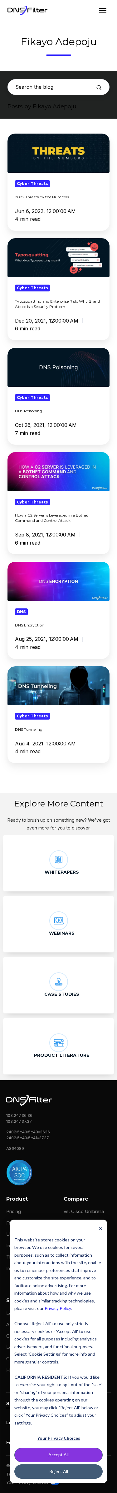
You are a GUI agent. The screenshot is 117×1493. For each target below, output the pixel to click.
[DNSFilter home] (27, 10)
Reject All (58, 1471)
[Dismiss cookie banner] (100, 1228)
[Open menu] (103, 10)
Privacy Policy (58, 1308)
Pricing (13, 1211)
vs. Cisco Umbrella (84, 1211)
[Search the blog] (99, 87)
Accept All (58, 1454)
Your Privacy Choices (58, 1438)
